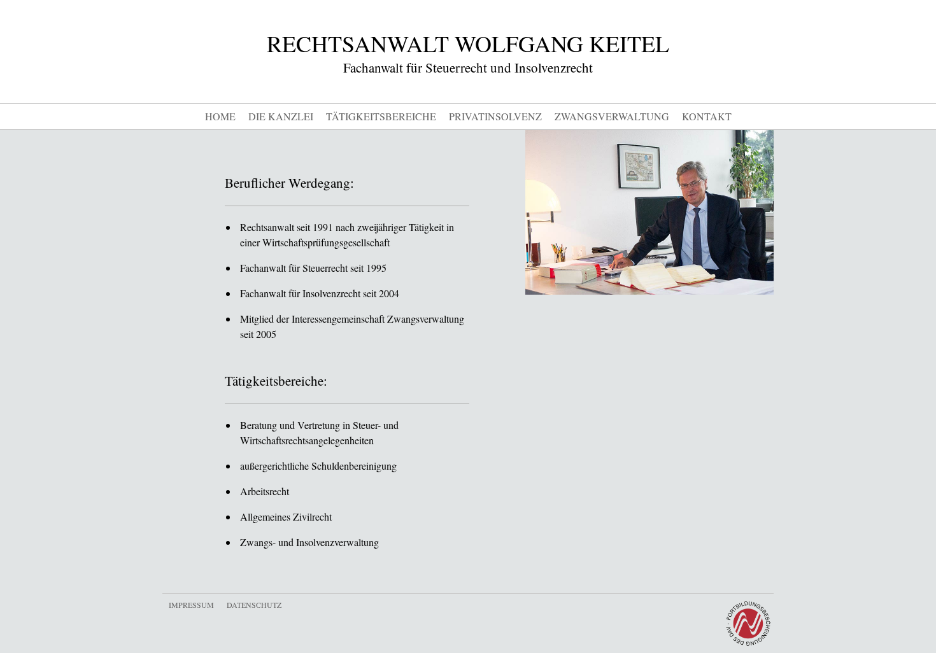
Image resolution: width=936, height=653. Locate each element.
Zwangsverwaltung (612, 116)
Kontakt (707, 116)
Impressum (191, 605)
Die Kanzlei (280, 116)
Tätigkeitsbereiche (381, 116)
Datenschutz (254, 605)
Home (220, 116)
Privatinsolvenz (495, 116)
